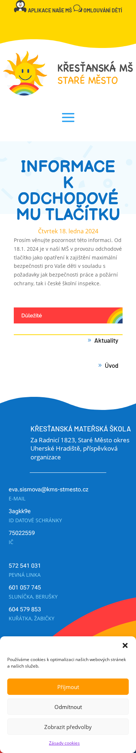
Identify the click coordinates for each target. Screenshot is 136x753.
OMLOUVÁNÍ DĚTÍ (102, 10)
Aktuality (106, 340)
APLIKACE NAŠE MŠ (50, 10)
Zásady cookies (64, 743)
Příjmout (68, 686)
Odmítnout (68, 706)
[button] (125, 645)
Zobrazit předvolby (68, 726)
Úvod (111, 365)
